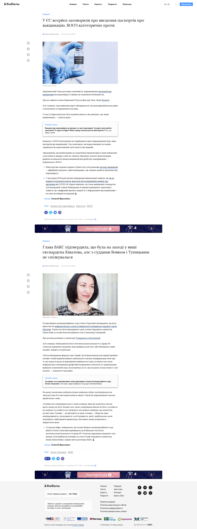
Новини (73, 4)
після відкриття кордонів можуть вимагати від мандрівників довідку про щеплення (80, 181)
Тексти (86, 4)
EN (165, 4)
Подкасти (112, 4)
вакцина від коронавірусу (62, 206)
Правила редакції (107, 502)
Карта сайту (119, 496)
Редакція (117, 486)
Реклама (117, 492)
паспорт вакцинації (109, 167)
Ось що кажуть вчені (78, 130)
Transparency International (88, 338)
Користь (98, 4)
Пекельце (127, 4)
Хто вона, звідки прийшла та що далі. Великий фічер (78, 382)
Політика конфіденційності (111, 508)
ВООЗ (90, 206)
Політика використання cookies (113, 511)
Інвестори (118, 489)
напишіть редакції (78, 525)
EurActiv (105, 100)
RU (169, 4)
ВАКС (70, 452)
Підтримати (186, 4)
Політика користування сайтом (113, 505)
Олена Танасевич (58, 452)
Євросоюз (81, 206)
